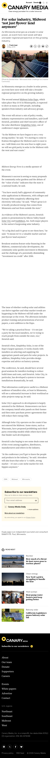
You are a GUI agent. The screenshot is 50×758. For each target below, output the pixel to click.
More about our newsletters (14, 513)
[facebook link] (15, 747)
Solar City (6, 221)
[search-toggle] (43, 3)
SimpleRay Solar (28, 125)
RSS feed (20, 753)
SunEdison (20, 221)
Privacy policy (7, 753)
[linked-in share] (31, 46)
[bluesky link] (21, 747)
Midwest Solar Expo (29, 99)
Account (29, 3)
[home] (25, 5)
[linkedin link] (4, 747)
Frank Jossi (6, 532)
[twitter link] (10, 747)
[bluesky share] (43, 46)
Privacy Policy (30, 518)
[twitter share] (35, 46)
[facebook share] (39, 46)
